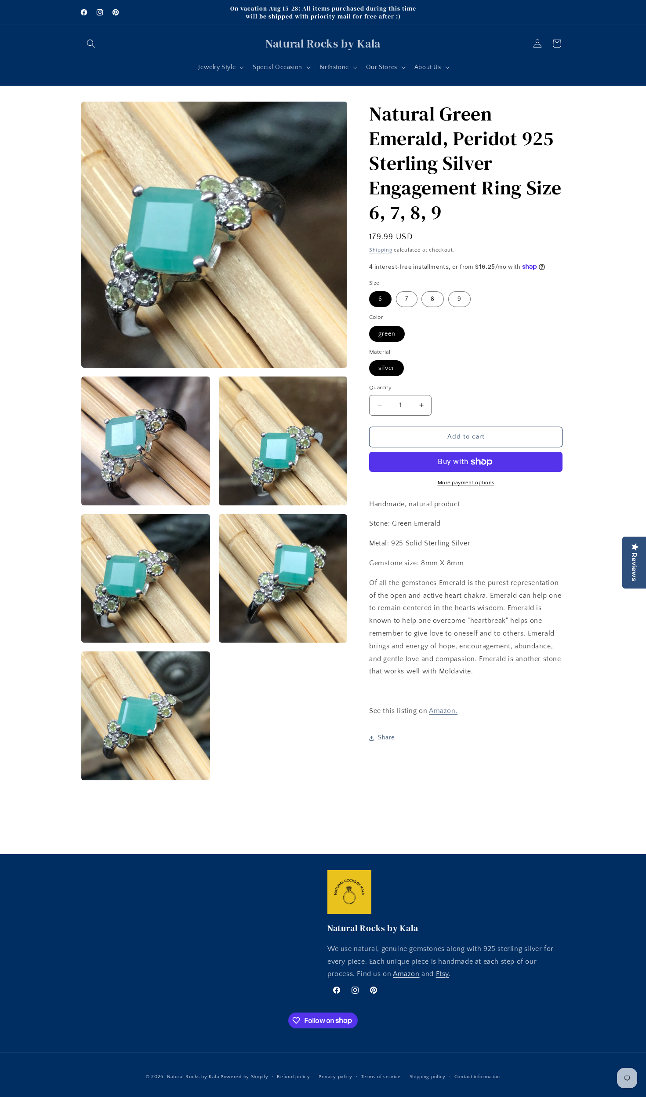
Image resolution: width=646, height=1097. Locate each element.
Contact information (477, 1076)
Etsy (442, 974)
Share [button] (386, 737)
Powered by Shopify (245, 1076)
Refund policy (293, 1076)
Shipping (380, 250)
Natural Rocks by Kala (193, 1076)
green (387, 333)
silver (386, 368)
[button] (91, 43)
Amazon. (443, 711)
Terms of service (381, 1076)
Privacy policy (335, 1076)
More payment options (466, 483)
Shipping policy (428, 1076)
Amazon (406, 974)
